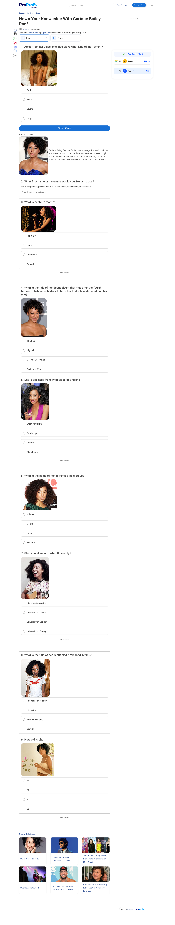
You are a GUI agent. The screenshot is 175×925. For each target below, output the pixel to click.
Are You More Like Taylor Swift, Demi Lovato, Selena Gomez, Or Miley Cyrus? (95, 859)
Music (25, 29)
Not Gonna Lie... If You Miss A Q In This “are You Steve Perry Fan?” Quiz (95, 888)
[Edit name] (133, 71)
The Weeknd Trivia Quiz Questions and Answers (61, 858)
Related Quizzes (27, 834)
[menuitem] (122, 5)
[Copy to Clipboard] (15, 51)
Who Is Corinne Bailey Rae (30, 859)
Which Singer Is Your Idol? (30, 888)
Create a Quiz (139, 5)
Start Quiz (64, 128)
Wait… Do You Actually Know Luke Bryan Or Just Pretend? (63, 887)
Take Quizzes (122, 5)
